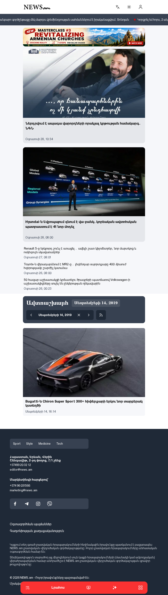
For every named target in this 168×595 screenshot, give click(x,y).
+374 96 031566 (20, 485)
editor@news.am (21, 469)
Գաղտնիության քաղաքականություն (37, 531)
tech (59, 443)
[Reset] (79, 315)
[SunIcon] (129, 6)
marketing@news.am (23, 490)
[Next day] (89, 315)
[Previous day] (31, 315)
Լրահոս (58, 587)
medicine (45, 443)
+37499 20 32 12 (20, 465)
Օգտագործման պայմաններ (30, 524)
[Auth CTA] (140, 6)
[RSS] (101, 315)
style (29, 443)
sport (16, 443)
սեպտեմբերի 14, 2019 (55, 315)
